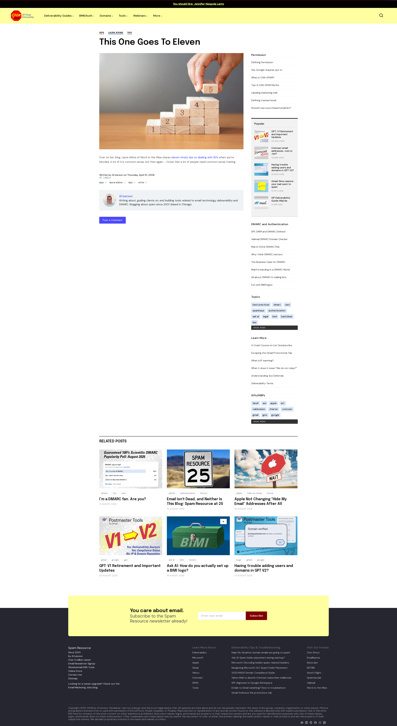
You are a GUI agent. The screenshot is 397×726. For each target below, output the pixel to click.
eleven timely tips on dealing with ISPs (194, 157)
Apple (195, 662)
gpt (126, 559)
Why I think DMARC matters (267, 254)
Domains (105, 16)
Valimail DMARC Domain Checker (269, 239)
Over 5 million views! (79, 659)
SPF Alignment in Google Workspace (252, 682)
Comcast (197, 677)
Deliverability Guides (58, 16)
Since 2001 (74, 652)
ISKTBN (311, 667)
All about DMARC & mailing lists (268, 277)
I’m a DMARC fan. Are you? (122, 499)
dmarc (277, 304)
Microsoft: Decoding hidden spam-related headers (260, 662)
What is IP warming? (262, 360)
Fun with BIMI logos (261, 284)
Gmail (195, 667)
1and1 (256, 403)
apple (273, 403)
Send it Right (314, 672)
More (156, 16)
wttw (141, 182)
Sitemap (73, 678)
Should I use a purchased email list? (271, 108)
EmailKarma (313, 657)
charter (273, 409)
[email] (301, 722)
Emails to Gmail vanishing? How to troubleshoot (259, 687)
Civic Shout (313, 652)
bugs (238, 559)
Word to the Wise (317, 687)
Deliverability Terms (262, 383)
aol (264, 403)
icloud (270, 493)
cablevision (259, 409)
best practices (261, 304)
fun (114, 493)
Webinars (139, 16)
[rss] (324, 722)
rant (287, 304)
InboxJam (312, 662)
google (275, 415)
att (282, 403)
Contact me (75, 674)
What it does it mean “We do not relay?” (274, 368)
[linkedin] (306, 722)
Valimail (311, 682)
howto (192, 559)
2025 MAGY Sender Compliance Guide (253, 672)
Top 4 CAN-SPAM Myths (265, 85)
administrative (187, 493)
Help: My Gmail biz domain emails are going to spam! (261, 652)
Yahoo (195, 672)
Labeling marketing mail (264, 92)
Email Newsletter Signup (81, 663)
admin (172, 493)
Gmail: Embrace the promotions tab (252, 692)
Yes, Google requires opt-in (266, 70)
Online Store (75, 671)
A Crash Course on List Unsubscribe (271, 345)
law (254, 322)
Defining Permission (262, 62)
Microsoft (197, 657)
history (203, 493)
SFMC (195, 682)
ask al (256, 316)
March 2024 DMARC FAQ (265, 246)
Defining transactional (263, 100)
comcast (287, 409)
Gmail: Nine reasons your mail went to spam (282, 184)
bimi (274, 316)
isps (101, 33)
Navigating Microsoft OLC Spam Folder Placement (260, 667)
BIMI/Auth (85, 16)
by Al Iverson (75, 656)
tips (129, 33)
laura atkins (115, 33)
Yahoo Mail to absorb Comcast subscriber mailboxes (261, 677)
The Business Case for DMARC (268, 262)
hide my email (254, 493)
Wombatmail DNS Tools (81, 667)
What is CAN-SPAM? (262, 77)
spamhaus (258, 310)
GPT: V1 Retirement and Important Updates (282, 134)
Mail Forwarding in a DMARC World (270, 269)
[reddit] (310, 722)
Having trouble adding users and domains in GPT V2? (282, 167)
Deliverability (199, 652)
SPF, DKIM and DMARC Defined (268, 231)
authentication (276, 310)
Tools (122, 16)
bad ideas (286, 316)
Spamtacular (314, 677)
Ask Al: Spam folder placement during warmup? (258, 657)
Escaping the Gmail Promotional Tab (271, 353)
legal (265, 316)
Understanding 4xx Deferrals (267, 375)
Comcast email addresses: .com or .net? (281, 150)
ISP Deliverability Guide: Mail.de (280, 199)
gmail (255, 415)
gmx (265, 415)
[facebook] (315, 722)
